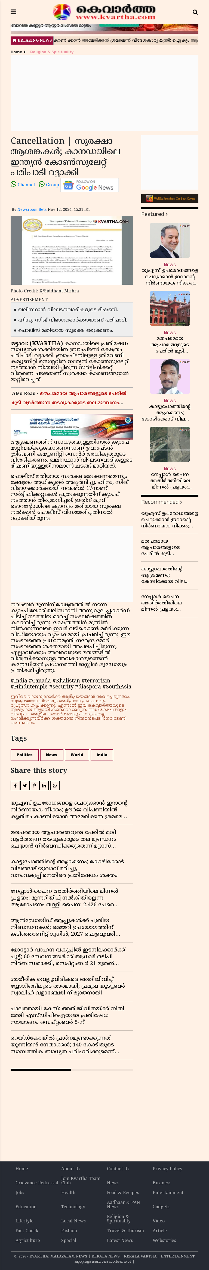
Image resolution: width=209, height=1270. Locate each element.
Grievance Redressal (37, 1183)
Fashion (69, 1231)
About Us (70, 1169)
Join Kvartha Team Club (80, 1181)
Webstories (164, 1241)
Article (160, 1231)
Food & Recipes (123, 1193)
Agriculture (28, 1241)
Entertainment (168, 1193)
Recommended (160, 502)
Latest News (120, 1241)
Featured (152, 214)
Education (26, 1207)
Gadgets (161, 1207)
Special (68, 1241)
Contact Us (118, 1169)
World (77, 755)
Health (68, 1193)
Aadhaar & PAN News (123, 1205)
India (102, 755)
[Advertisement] (104, 93)
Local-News (73, 1221)
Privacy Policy (167, 1169)
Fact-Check (27, 1231)
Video (159, 1221)
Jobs (20, 1193)
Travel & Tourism (125, 1231)
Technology (73, 1207)
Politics (25, 755)
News (51, 755)
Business (162, 1183)
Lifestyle (24, 1221)
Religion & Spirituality (51, 52)
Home (16, 52)
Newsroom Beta (32, 210)
